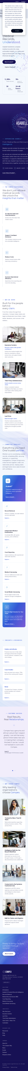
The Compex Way (7, 1045)
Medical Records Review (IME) (10, 996)
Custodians (5, 1022)
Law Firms (8, 416)
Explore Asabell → (10, 497)
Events (4, 1050)
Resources (5, 1030)
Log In (17, 1)
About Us (4, 1043)
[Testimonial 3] (15, 770)
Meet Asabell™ (9, 62)
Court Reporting (6, 999)
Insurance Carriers (11, 345)
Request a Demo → (10, 624)
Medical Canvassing (7, 1001)
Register (23, 1)
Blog (3, 1033)
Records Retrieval (7, 994)
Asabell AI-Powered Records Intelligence (13, 992)
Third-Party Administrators (13, 380)
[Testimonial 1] (12, 770)
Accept (17, 30)
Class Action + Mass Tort (8, 1020)
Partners (4, 1052)
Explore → (7, 518)
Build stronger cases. (11, 418)
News (3, 1047)
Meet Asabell (9, 953)
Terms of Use (14, 1067)
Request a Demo (6, 1054)
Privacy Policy (5, 1067)
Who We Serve (6, 1011)
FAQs (3, 1035)
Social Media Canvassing (8, 1003)
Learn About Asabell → (9, 173)
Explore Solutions (10, 67)
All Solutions (5, 990)
